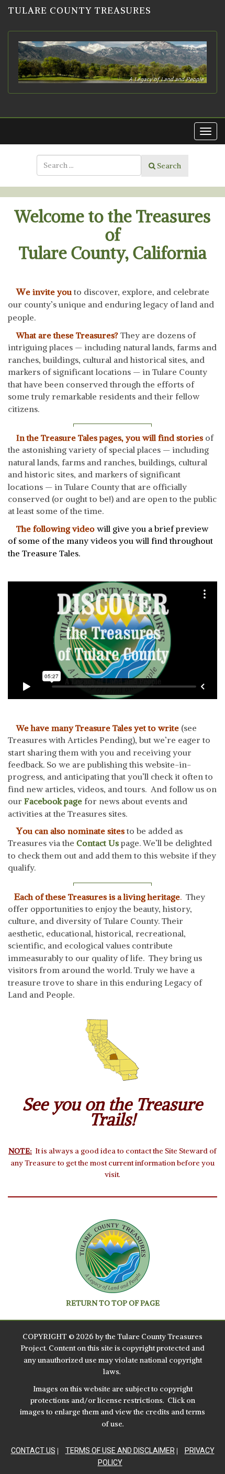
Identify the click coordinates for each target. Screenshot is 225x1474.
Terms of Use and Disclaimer (120, 1450)
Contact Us (33, 1450)
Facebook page (53, 801)
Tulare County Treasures (79, 10)
